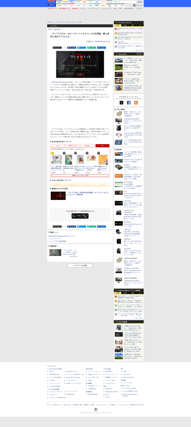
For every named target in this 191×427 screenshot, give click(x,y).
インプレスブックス (71, 391)
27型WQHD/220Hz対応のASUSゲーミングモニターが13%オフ (133, 121)
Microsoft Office (129, 8)
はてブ (83, 47)
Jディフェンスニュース (111, 374)
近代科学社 (89, 391)
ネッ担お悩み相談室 (54, 386)
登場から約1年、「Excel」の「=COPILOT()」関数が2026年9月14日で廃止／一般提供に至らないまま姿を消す (130, 302)
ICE (122, 369)
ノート (58, 145)
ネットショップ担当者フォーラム (75, 374)
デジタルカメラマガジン (55, 391)
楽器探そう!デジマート (94, 374)
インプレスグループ (122, 404)
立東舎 (90, 380)
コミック (102, 184)
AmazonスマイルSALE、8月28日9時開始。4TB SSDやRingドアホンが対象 (133, 176)
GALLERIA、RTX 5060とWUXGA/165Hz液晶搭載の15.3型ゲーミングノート (132, 233)
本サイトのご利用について (54, 404)
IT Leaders (52, 380)
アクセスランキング (125, 22)
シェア (73, 47)
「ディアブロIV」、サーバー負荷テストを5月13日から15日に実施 (69, 252)
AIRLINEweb (108, 371)
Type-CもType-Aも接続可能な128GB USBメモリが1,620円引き (133, 135)
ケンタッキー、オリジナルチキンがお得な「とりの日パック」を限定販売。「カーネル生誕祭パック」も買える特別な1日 (130, 306)
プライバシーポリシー (102, 404)
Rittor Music (89, 369)
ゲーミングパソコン (93, 8)
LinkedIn (103, 47)
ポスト (58, 47)
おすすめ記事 (123, 322)
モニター (82, 8)
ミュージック (72, 184)
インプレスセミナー (71, 380)
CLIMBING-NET (92, 388)
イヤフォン (57, 184)
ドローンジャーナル (54, 383)
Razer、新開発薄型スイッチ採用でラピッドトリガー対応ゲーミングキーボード (133, 205)
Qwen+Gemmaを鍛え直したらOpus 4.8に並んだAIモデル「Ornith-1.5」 (133, 195)
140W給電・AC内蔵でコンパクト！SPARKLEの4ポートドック (133, 169)
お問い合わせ (67, 404)
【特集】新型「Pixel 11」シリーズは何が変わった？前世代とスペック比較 (133, 342)
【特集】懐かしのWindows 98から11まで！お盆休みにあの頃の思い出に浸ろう (133, 356)
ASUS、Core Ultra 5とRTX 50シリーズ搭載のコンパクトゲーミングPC (133, 253)
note (93, 47)
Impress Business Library (73, 377)
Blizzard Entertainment (60, 82)
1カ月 (140, 25)
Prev (53, 162)
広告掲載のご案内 (77, 404)
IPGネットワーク (125, 385)
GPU (115, 8)
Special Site (123, 54)
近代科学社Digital (92, 394)
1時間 (117, 25)
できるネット (52, 394)
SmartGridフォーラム (72, 371)
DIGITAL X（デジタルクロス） (74, 383)
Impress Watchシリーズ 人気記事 (129, 290)
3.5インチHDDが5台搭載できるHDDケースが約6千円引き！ (133, 128)
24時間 (125, 25)
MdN (104, 386)
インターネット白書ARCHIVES (57, 397)
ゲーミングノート (106, 8)
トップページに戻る (80, 265)
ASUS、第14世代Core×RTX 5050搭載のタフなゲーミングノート (132, 272)
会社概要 (112, 404)
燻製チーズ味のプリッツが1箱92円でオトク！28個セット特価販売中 (132, 114)
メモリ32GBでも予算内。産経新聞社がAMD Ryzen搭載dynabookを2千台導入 (132, 88)
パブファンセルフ (127, 383)
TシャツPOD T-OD (93, 377)
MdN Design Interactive (111, 391)
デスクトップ (72, 145)
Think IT (51, 371)
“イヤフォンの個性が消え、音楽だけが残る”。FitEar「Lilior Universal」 (132, 81)
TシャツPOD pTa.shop (129, 388)
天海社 (124, 371)
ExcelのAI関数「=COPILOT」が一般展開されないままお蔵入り (133, 186)
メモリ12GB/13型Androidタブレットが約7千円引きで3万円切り (133, 142)
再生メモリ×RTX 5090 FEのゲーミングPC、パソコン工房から (133, 243)
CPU (120, 8)
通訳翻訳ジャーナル (110, 377)
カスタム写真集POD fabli (130, 391)
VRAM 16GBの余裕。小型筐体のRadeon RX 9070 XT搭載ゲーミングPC (133, 216)
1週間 (132, 25)
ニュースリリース (55, 239)
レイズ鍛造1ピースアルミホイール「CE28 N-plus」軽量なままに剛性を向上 (133, 60)
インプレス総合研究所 (55, 377)
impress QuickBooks (128, 377)
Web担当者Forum (54, 374)
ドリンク (87, 184)
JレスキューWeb (110, 380)
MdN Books (108, 388)
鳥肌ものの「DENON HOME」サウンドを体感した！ (132, 67)
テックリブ (106, 394)
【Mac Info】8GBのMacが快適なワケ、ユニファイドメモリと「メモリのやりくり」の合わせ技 (129, 43)
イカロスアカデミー (110, 383)
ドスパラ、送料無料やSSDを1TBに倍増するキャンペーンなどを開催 (133, 154)
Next (107, 162)
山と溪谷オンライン (93, 385)
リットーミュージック (94, 371)
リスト (64, 47)
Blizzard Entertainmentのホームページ (62, 236)
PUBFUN (123, 380)
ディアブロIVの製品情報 (57, 241)
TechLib (107, 397)
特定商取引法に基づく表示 (137, 404)
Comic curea (126, 374)
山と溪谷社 (89, 383)
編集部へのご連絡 (89, 404)
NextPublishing (70, 394)
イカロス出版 (107, 369)
